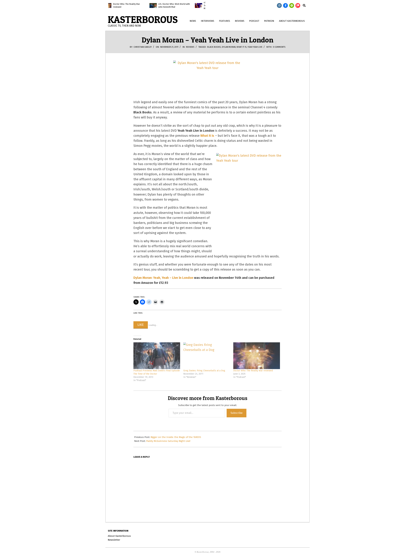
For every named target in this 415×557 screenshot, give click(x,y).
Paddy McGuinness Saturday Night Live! (168, 441)
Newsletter (114, 539)
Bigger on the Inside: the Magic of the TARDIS (176, 437)
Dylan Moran (229, 47)
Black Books (214, 47)
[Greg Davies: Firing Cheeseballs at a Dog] (206, 355)
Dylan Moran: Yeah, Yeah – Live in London (163, 278)
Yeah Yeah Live (255, 47)
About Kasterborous (119, 535)
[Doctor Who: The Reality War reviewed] (256, 355)
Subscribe (237, 412)
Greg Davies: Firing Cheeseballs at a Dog (204, 370)
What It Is (242, 47)
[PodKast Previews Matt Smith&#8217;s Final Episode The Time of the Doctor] (156, 355)
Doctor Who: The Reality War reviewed (253, 370)
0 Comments (279, 47)
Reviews (190, 47)
